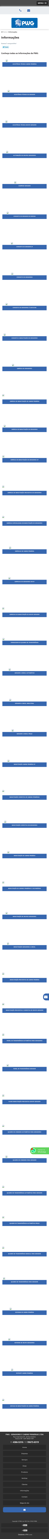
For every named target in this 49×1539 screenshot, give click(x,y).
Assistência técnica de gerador (24, 94)
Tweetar (5, 47)
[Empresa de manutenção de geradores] (24, 426)
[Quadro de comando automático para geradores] (24, 1127)
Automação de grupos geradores (24, 155)
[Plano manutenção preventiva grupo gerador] (24, 1097)
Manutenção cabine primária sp (24, 764)
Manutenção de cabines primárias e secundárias (24, 888)
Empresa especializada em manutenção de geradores (24, 523)
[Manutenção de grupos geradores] (24, 913)
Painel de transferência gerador (24, 1068)
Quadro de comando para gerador (24, 1160)
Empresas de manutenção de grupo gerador (24, 614)
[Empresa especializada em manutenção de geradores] (24, 518)
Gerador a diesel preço (24, 734)
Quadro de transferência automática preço (24, 1223)
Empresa (24, 1453)
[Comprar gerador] (24, 182)
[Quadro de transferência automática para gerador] (24, 1188)
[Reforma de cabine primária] (24, 1309)
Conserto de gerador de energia (24, 216)
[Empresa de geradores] (24, 365)
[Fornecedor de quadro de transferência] (24, 639)
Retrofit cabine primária (24, 1373)
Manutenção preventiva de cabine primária (24, 980)
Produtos (24, 1472)
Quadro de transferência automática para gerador (24, 1193)
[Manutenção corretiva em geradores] (24, 821)
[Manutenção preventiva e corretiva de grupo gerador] (24, 1005)
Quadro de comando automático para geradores (24, 1132)
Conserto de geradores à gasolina (24, 307)
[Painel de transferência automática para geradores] (24, 1036)
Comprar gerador (24, 186)
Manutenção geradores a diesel (24, 947)
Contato (24, 1497)
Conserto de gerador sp (24, 246)
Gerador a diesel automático (24, 673)
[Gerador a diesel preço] (24, 730)
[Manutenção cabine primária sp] (24, 761)
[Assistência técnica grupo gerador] (24, 121)
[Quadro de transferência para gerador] (24, 1278)
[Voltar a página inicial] (24, 21)
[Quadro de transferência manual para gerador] (24, 1249)
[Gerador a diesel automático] (24, 669)
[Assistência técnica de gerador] (24, 91)
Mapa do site (24, 1503)
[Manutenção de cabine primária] (24, 852)
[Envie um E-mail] (29, 10)
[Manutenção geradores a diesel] (24, 943)
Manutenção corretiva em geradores (24, 825)
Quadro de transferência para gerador (24, 1282)
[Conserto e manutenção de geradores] (24, 334)
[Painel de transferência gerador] (24, 1065)
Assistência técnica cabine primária (25, 64)
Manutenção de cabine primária (24, 855)
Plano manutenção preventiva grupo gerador (24, 1101)
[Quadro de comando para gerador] (24, 1156)
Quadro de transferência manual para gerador (24, 1254)
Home (24, 1447)
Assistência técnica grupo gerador (24, 125)
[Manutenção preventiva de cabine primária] (24, 975)
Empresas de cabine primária (24, 551)
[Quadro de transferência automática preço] (24, 1218)
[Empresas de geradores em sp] (24, 578)
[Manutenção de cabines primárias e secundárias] (24, 883)
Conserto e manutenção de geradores (24, 338)
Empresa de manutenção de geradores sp (24, 460)
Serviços (24, 1460)
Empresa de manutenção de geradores (25, 429)
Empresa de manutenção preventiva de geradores (25, 492)
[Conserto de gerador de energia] (24, 213)
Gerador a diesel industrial (24, 703)
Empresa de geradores (24, 368)
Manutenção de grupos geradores (24, 916)
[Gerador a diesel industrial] (24, 700)
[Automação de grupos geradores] (24, 152)
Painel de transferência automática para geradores (24, 1040)
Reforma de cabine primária (24, 1312)
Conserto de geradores (25, 277)
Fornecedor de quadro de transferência (24, 642)
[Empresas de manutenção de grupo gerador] (24, 609)
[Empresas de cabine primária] (24, 547)
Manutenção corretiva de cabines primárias (25, 797)
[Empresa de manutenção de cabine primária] (24, 396)
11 (16, 1442)
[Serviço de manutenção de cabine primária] (24, 1401)
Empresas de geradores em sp (24, 581)
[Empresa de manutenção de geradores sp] (24, 456)
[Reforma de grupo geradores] (24, 1339)
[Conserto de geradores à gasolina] (24, 304)
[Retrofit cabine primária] (24, 1369)
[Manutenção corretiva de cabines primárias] (24, 792)
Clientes (24, 1484)
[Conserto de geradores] (24, 273)
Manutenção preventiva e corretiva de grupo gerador (24, 1010)
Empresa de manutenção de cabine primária (24, 401)
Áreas (25, 1466)
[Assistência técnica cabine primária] (24, 60)
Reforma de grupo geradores (24, 1342)
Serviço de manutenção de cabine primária (24, 1406)
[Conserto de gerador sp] (24, 243)
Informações (24, 1491)
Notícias (24, 1478)
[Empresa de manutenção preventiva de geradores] (24, 488)
